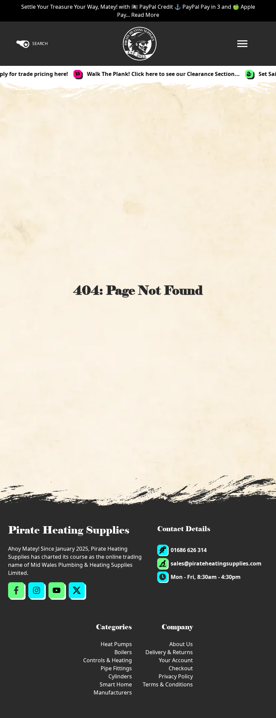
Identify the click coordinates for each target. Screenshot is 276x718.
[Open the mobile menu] (242, 44)
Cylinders (120, 676)
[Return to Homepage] (140, 43)
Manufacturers (113, 692)
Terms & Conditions (168, 684)
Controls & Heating (107, 660)
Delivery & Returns (169, 652)
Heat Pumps (116, 644)
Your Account (176, 660)
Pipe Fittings (116, 668)
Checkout (181, 668)
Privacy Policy (176, 676)
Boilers (123, 652)
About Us (181, 644)
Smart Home (116, 684)
